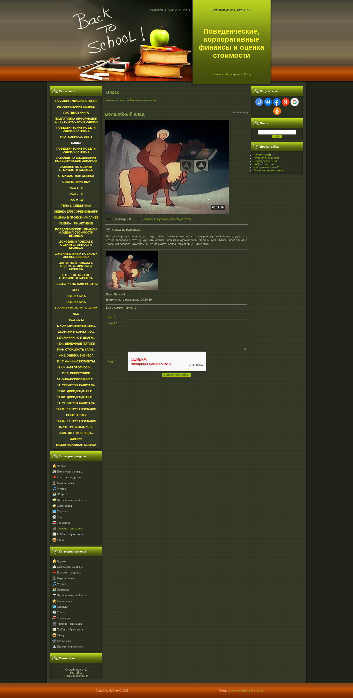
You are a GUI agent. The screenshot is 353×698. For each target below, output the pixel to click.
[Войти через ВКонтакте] (268, 102)
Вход (247, 74)
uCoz (259, 690)
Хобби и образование (70, 534)
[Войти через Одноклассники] (277, 111)
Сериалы (62, 511)
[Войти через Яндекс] (285, 102)
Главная (217, 74)
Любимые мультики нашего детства (167, 219)
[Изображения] (132, 270)
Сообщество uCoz (266, 161)
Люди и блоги (65, 483)
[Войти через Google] (294, 102)
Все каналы (64, 640)
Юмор (61, 540)
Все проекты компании (268, 170)
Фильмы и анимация (69, 528)
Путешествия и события (72, 500)
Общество (63, 494)
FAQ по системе (264, 164)
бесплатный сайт (242, 690)
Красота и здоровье (69, 477)
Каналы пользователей (70, 646)
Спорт (61, 517)
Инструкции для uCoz (268, 167)
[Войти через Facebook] (277, 102)
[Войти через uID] (259, 102)
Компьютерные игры (69, 471)
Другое (61, 465)
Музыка (61, 488)
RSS (248, 9)
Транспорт (63, 522)
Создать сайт (262, 154)
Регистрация (233, 74)
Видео (122, 100)
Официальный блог (266, 157)
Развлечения (64, 505)
